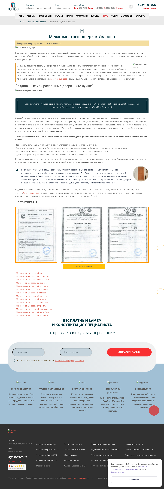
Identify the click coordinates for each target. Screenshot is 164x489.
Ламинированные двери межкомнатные (140, 455)
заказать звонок (14, 462)
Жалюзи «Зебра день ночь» (75, 466)
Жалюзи (59, 16)
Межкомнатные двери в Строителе (32, 306)
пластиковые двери (59, 79)
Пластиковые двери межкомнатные (139, 450)
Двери (105, 16)
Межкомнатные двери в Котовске (31, 299)
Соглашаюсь (135, 480)
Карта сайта (102, 478)
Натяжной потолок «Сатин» (102, 460)
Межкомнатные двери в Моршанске (32, 276)
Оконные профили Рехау (46, 444)
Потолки (95, 16)
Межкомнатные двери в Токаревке (32, 289)
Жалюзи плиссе (70, 455)
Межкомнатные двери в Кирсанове (32, 273)
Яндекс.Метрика (118, 472)
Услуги (114, 16)
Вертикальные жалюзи (73, 444)
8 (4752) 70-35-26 (147, 5)
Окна (21, 16)
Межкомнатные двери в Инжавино (32, 315)
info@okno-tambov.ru (62, 8)
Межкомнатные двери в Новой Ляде (32, 312)
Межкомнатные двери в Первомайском (34, 309)
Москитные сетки (43, 466)
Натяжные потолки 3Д (134, 444)
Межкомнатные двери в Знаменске (32, 302)
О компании (127, 16)
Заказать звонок (149, 8)
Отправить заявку (129, 352)
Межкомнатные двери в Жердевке (32, 283)
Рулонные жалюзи (71, 460)
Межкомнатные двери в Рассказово (32, 286)
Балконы (31, 16)
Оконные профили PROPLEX (47, 450)
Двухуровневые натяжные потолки (105, 450)
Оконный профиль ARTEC (46, 455)
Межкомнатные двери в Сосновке (31, 296)
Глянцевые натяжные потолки (103, 444)
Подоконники (45, 16)
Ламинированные (31, 193)
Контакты (140, 16)
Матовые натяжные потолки (102, 455)
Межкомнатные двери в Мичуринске (32, 280)
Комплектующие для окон (46, 460)
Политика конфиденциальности (80, 478)
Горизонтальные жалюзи (74, 450)
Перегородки (82, 16)
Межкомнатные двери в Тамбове (31, 293)
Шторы (69, 16)
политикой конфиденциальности (69, 360)
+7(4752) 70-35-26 (17, 457)
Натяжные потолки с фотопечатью (105, 466)
